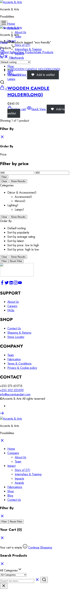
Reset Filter (16, 261)
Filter (4, 177)
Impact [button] (11, 466)
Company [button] (13, 453)
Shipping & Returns (19, 333)
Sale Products (44, 52)
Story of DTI (22, 45)
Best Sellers (10, 52)
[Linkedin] (11, 284)
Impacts (19, 478)
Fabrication (14, 359)
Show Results (18, 181)
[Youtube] (20, 284)
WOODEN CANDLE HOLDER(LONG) (28, 91)
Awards (19, 58)
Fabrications (14, 487)
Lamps (11, 79)
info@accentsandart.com (15, 394)
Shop (10, 66)
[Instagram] (15, 284)
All (1, 52)
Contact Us (14, 328)
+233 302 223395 (12, 390)
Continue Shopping (40, 547)
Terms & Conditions (19, 363)
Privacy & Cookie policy (22, 368)
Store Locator (15, 337)
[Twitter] (6, 284)
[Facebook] (2, 284)
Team (10, 355)
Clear (4, 181)
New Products (27, 52)
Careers (12, 306)
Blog (10, 495)
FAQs (10, 310)
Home (11, 24)
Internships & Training (28, 49)
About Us (20, 32)
